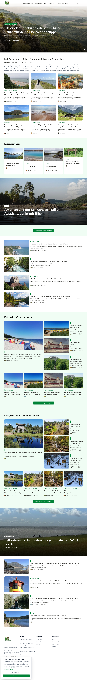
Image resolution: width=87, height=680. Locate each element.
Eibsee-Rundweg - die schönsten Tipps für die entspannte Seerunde (27, 653)
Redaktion (39, 636)
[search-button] (78, 3)
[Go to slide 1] (81, 49)
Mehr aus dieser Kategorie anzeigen (43, 230)
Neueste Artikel (26, 3)
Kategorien (55, 636)
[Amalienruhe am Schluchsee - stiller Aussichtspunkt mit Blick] (43, 201)
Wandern (58, 3)
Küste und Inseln (38, 3)
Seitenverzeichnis (56, 671)
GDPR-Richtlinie (38, 671)
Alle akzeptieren (16, 675)
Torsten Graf (7, 547)
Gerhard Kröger (7, 40)
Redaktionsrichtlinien (47, 671)
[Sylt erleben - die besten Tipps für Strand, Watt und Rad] (43, 532)
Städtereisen (65, 3)
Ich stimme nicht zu (16, 672)
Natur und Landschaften (49, 3)
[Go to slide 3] (84, 49)
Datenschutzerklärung (8, 669)
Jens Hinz (6, 217)
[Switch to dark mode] (81, 3)
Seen (32, 3)
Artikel (22, 636)
